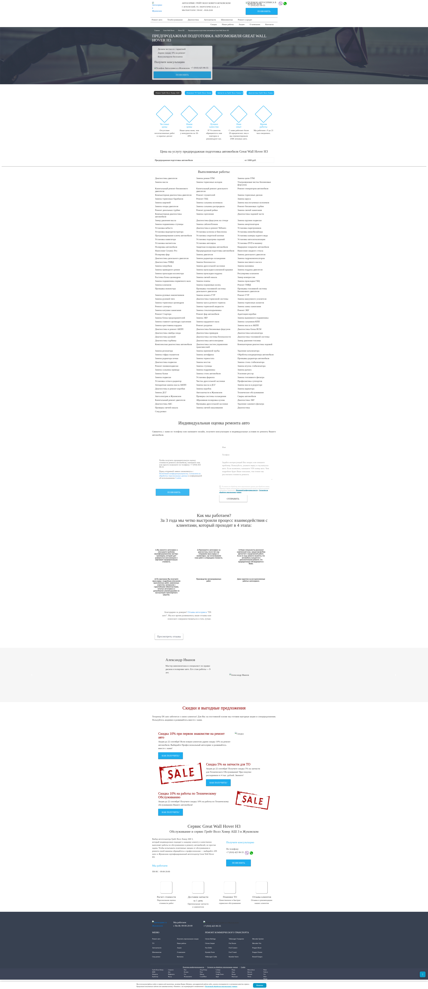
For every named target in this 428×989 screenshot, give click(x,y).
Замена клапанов (163, 285)
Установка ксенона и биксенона (211, 231)
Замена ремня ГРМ (205, 178)
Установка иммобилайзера (250, 231)
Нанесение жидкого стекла (250, 250)
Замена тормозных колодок (209, 182)
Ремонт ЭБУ (243, 310)
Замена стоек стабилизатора (251, 362)
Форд (233, 970)
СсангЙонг (203, 976)
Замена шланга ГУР (205, 295)
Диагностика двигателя (166, 178)
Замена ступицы (204, 366)
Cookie (178, 478)
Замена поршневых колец (208, 285)
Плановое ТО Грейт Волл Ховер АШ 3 (199, 93)
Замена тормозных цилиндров (169, 302)
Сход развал (160, 411)
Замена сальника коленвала (209, 202)
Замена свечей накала (206, 277)
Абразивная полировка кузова (210, 400)
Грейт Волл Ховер (157, 970)
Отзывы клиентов (261, 896)
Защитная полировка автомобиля (212, 247)
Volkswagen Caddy (211, 957)
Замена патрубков (163, 266)
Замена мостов (203, 362)
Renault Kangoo (257, 957)
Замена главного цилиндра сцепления (173, 321)
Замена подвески (163, 377)
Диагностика (193, 20)
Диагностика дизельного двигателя (171, 258)
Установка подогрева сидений (210, 239)
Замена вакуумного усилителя (252, 299)
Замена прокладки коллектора (169, 273)
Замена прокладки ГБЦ (249, 281)
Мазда (234, 974)
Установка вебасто (164, 228)
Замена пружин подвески (250, 220)
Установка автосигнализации (251, 239)
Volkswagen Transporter (236, 939)
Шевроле (155, 974)
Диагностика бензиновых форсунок (213, 329)
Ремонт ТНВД (244, 285)
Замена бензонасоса (205, 262)
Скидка (213, 24)
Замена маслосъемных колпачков (253, 202)
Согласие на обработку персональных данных (222, 967)
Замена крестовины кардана (168, 325)
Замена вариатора (246, 388)
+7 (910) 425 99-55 (256, 5)
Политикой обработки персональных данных (221, 986)
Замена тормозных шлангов (251, 302)
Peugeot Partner (257, 952)
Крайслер (155, 976)
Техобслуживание (175, 20)
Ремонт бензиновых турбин (251, 206)
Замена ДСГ (161, 392)
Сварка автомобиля (247, 396)
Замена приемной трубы (208, 351)
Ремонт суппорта (163, 306)
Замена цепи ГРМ (246, 178)
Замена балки (161, 373)
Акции (242, 24)
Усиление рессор (246, 373)
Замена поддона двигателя (250, 269)
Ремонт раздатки (204, 325)
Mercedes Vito (256, 943)
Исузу (170, 976)
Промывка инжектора (165, 288)
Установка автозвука (206, 243)
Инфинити (171, 974)
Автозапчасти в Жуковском (209, 392)
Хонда (265, 979)
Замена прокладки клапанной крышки (214, 269)
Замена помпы (203, 281)
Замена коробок (203, 388)
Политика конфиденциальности (193, 967)
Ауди (217, 976)
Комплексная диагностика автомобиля (173, 344)
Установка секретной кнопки (210, 235)
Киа (185, 970)
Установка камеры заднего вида (253, 235)
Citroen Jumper (210, 943)
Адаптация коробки (247, 314)
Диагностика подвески (166, 362)
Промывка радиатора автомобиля (253, 358)
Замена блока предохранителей (170, 318)
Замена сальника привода (167, 369)
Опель (249, 976)
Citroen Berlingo (210, 939)
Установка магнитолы (165, 243)
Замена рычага (244, 369)
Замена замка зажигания (249, 306)
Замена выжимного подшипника (253, 318)
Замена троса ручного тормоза (210, 302)
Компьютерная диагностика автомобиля (168, 215)
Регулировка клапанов (248, 273)
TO (153, 943)
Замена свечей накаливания (209, 407)
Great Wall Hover (168, 30)
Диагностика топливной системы (253, 336)
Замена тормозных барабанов (169, 198)
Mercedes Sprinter (258, 939)
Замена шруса (244, 198)
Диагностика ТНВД (164, 262)
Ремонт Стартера (163, 314)
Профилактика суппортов (250, 381)
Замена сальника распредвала (210, 206)
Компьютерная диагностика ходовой (255, 344)
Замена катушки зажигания (168, 310)
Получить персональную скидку (188, 939)
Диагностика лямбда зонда (168, 333)
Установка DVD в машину (250, 243)
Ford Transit (233, 952)
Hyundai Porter (210, 952)
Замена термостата (205, 358)
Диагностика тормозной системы (212, 299)
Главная (157, 30)
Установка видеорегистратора (169, 231)
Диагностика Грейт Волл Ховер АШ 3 (261, 93)
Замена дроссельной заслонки (210, 266)
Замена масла (161, 182)
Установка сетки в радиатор (168, 381)
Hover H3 (181, 30)
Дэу (169, 972)
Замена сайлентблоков (207, 224)
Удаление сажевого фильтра (251, 404)
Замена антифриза (205, 354)
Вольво (186, 972)
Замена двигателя (204, 254)
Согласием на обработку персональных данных (180, 474)
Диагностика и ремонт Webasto (211, 228)
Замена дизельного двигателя (251, 254)
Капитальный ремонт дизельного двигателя (212, 189)
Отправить (233, 499)
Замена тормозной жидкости (210, 306)
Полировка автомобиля (166, 247)
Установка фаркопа (205, 377)
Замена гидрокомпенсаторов (251, 258)
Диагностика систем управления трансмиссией (211, 345)
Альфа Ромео (220, 974)
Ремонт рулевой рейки (207, 210)
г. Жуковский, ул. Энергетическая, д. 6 (201, 7)
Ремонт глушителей (205, 195)
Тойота (265, 972)
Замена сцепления (205, 214)
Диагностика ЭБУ (246, 400)
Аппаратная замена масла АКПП (170, 385)
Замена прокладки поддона (209, 273)
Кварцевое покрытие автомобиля (253, 247)
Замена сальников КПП (249, 321)
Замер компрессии (246, 277)
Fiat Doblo (208, 948)
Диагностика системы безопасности (213, 336)
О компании (255, 24)
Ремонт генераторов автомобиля (253, 188)
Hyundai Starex (234, 957)
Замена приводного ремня (167, 269)
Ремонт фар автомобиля (207, 314)
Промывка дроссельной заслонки (212, 404)
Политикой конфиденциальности (173, 473)
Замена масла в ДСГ (206, 385)
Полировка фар (162, 254)
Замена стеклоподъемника (208, 310)
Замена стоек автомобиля (208, 373)
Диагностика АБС (163, 404)
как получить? (170, 755)
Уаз (264, 974)
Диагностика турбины (165, 340)
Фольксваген (188, 976)
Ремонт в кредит (245, 20)
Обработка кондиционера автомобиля (256, 354)
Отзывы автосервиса (197, 612)
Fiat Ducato (232, 943)
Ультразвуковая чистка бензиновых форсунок (254, 183)
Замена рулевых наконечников (169, 295)
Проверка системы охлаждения (211, 396)
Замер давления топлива (249, 340)
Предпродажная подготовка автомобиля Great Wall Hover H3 (208, 30)
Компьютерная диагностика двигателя (173, 195)
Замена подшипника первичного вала (173, 281)
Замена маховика (246, 266)
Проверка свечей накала (166, 407)
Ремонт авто (157, 20)
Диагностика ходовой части (251, 214)
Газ (185, 974)
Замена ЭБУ (202, 318)
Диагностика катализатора (250, 333)
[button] (32, 675)
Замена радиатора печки (166, 358)
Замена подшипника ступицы (169, 224)
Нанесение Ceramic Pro (166, 250)
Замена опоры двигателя (166, 206)
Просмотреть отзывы (169, 636)
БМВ (153, 972)
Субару (218, 970)
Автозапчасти (210, 20)
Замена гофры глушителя (167, 354)
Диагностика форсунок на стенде (212, 220)
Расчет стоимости (166, 896)
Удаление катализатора (248, 351)
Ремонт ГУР (243, 295)
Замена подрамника (205, 369)
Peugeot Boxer (256, 948)
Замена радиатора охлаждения (210, 258)
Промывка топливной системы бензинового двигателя (252, 289)
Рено (201, 972)
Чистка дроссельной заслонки (210, 381)
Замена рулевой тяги (165, 299)
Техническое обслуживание (251, 392)
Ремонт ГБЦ (202, 198)
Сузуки (218, 972)
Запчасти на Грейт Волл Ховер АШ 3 (230, 93)
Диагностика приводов (207, 333)
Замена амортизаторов (248, 224)
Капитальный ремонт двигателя (170, 400)
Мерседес (235, 976)
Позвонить (259, 11)
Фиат (265, 976)
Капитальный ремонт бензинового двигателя (171, 189)
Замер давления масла (165, 220)
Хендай (249, 974)
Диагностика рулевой (165, 336)
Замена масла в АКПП (248, 325)
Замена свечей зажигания (250, 210)
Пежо (265, 970)
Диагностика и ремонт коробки (170, 388)
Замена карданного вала (207, 321)
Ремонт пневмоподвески (166, 366)
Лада (233, 972)
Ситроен (171, 970)
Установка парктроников (249, 228)
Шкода (202, 974)
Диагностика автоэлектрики (209, 340)
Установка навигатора (165, 239)
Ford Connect (233, 948)
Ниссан (249, 972)
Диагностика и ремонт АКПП (169, 329)
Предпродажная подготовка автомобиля (215, 250)
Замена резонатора (164, 351)
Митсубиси (251, 970)
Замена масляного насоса (250, 262)
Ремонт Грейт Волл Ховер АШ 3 (168, 93)
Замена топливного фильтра (251, 377)
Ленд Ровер (203, 970)
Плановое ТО (230, 896)
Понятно (259, 985)
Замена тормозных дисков (250, 195)
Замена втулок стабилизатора (251, 366)
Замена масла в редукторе (250, 385)
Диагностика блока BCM (249, 329)
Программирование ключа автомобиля (173, 235)
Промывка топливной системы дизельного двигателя (211, 289)
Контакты (269, 24)
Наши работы (228, 24)
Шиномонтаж (227, 20)
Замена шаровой (163, 202)
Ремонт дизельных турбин (167, 210)
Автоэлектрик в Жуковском (168, 396)
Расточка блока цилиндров (167, 277)
